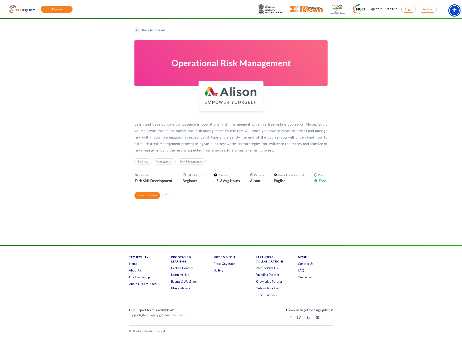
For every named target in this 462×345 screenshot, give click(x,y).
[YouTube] (317, 317)
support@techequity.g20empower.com (156, 315)
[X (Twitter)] (299, 317)
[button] (454, 10)
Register (427, 9)
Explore (57, 9)
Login (408, 9)
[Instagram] (289, 317)
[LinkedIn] (308, 317)
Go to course (147, 195)
